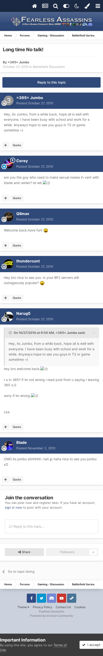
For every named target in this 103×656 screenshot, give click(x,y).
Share (25, 552)
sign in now (13, 507)
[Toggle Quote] (11, 333)
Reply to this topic (51, 82)
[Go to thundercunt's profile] (8, 264)
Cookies (80, 607)
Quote (17, 145)
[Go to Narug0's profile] (8, 316)
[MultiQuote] (5, 145)
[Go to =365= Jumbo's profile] (8, 100)
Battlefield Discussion (49, 67)
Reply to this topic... (28, 526)
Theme (22, 607)
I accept (93, 645)
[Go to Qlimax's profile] (8, 216)
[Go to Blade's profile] (8, 445)
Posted (34, 103)
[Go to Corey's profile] (8, 164)
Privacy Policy (42, 607)
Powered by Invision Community (51, 615)
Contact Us (63, 607)
